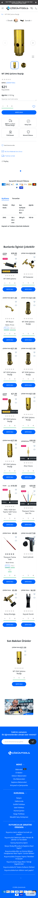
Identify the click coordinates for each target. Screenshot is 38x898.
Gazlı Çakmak (28, 557)
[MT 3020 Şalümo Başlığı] (10, 405)
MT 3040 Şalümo (9, 279)
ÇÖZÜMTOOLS (25, 441)
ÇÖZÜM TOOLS (10, 83)
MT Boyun (10, 322)
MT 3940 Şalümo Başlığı (28, 323)
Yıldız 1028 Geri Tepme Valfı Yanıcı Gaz (10, 512)
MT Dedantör (28, 277)
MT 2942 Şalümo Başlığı (28, 418)
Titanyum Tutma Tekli (10, 558)
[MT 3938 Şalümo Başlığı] (28, 358)
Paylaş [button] (5, 161)
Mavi (12, 566)
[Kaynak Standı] (28, 600)
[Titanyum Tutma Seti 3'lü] (28, 497)
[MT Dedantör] (28, 263)
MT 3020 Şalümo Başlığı (9, 420)
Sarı (10, 570)
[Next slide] (31, 707)
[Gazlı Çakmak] (28, 543)
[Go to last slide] (7, 707)
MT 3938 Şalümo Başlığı (28, 373)
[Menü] (3, 8)
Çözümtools (21, 887)
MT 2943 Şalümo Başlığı (9, 465)
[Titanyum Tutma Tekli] (10, 543)
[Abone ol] (32, 741)
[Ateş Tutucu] (28, 452)
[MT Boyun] (10, 308)
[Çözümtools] (17, 8)
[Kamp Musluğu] (10, 600)
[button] (31, 8)
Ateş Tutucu (28, 466)
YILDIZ (4, 485)
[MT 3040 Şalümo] (10, 265)
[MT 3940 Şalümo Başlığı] (28, 308)
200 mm (12, 328)
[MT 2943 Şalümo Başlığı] (10, 451)
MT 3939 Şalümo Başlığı (9, 373)
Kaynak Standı (28, 614)
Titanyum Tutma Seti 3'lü (28, 512)
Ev (2, 14)
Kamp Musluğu (9, 614)
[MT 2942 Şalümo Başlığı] (28, 404)
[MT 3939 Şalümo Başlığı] (10, 358)
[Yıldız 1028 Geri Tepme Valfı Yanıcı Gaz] (10, 496)
